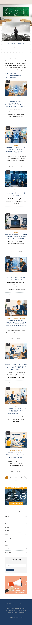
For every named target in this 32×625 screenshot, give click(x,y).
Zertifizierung (22, 318)
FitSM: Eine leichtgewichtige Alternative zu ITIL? (16, 44)
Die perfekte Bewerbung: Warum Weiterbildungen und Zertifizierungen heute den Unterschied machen (16, 324)
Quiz (6, 541)
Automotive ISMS (9, 520)
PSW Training (8, 538)
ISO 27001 (7, 530)
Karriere (9, 318)
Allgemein (16, 99)
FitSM (16, 406)
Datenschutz (23, 614)
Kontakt (8, 614)
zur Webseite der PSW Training (16, 617)
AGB (12, 614)
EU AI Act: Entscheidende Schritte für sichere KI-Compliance (16, 193)
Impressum (16, 614)
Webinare (7, 545)
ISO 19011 (7, 527)
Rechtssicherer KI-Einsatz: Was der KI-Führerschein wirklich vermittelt (16, 236)
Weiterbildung (14, 318)
